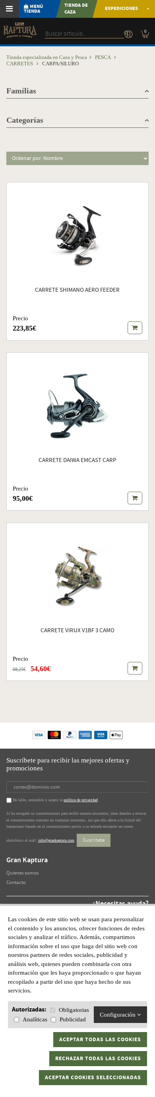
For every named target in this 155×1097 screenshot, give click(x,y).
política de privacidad (81, 800)
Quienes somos (22, 873)
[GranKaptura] (20, 33)
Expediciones (121, 8)
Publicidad (73, 1019)
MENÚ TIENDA (33, 9)
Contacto (16, 882)
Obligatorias (74, 1010)
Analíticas (35, 1019)
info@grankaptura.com (56, 840)
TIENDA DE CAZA (76, 8)
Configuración (118, 1014)
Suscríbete (94, 840)
